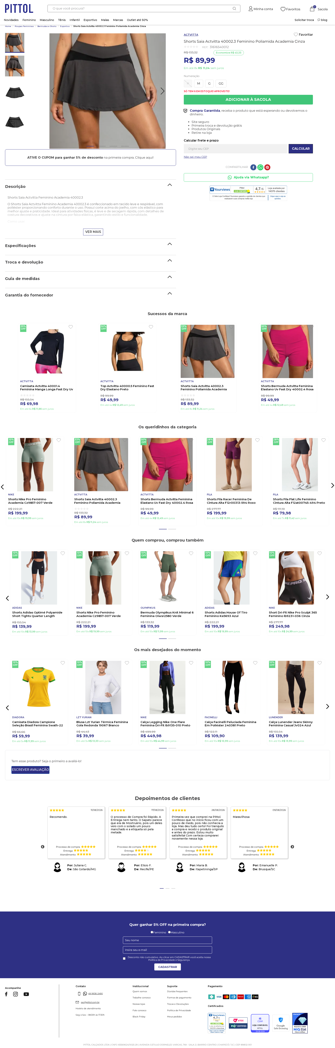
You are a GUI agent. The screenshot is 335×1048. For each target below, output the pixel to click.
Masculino (47, 20)
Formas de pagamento (179, 1005)
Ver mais (93, 232)
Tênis (62, 20)
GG (221, 83)
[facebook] (253, 167)
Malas (105, 20)
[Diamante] (300, 1031)
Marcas (118, 20)
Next (292, 854)
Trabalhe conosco (142, 1005)
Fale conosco (139, 1018)
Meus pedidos (174, 1024)
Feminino (29, 20)
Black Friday (139, 1024)
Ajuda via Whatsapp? (251, 177)
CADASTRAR (167, 974)
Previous (43, 854)
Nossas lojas (139, 1011)
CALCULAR (301, 148)
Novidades (11, 20)
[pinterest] (267, 167)
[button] (90, 157)
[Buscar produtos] (234, 8)
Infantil (75, 20)
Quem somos (140, 999)
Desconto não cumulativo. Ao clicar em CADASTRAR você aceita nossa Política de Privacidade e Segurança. (169, 966)
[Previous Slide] (6, 599)
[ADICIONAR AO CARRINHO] (248, 100)
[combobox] (143, 8)
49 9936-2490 (95, 1001)
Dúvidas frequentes (177, 999)
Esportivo (90, 20)
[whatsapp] (260, 167)
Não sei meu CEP (195, 157)
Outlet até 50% (137, 20)
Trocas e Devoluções (178, 1011)
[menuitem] (304, 20)
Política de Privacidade (179, 1018)
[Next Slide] (332, 485)
